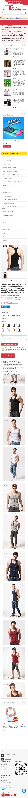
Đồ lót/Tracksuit (7, 164)
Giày (4, 233)
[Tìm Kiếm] (26, 13)
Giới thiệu (5, 764)
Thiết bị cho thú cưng (8, 196)
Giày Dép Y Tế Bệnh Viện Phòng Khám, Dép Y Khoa (13, 207)
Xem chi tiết (7, 146)
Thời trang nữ (6, 157)
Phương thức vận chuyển (7, 768)
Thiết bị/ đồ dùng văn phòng (10, 199)
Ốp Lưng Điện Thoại (8, 219)
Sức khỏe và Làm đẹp (8, 203)
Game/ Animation (7, 192)
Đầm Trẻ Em (6, 229)
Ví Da (4, 222)
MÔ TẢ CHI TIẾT (8, 355)
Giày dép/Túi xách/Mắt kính (10, 171)
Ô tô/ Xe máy (6, 189)
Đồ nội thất (6, 185)
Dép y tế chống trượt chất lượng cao (12, 141)
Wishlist (11, 3)
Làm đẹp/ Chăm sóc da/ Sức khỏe (11, 174)
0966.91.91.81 (8, 759)
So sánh (18, 3)
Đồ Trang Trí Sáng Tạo (8, 211)
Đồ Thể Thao (6, 792)
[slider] (4, 297)
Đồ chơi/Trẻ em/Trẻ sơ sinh (9, 167)
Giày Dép (5, 780)
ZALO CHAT (18, 761)
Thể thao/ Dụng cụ (7, 178)
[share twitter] (5, 307)
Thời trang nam (7, 160)
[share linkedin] (8, 307)
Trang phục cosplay (8, 215)
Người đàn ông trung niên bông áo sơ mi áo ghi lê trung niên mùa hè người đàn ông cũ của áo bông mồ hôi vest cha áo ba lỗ (19, 92)
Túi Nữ (4, 226)
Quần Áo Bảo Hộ (7, 782)
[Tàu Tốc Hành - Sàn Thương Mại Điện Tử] (14, 7)
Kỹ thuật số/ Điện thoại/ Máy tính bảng (12, 182)
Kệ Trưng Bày (6, 785)
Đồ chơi (5, 240)
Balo (4, 236)
